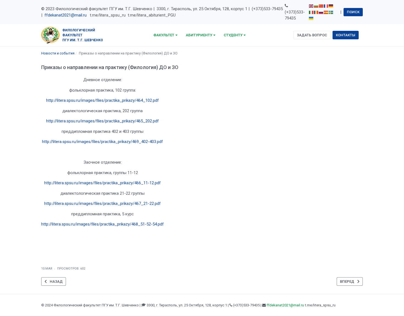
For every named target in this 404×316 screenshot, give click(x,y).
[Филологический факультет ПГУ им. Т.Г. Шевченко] (50, 34)
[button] (165, 35)
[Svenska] (331, 12)
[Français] (326, 5)
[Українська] (311, 18)
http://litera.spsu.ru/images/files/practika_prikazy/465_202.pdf (102, 121)
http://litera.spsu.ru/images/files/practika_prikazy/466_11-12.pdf (102, 182)
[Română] (316, 12)
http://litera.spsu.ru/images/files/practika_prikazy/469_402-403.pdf (102, 141)
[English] (311, 5)
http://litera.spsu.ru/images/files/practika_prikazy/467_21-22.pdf (102, 203)
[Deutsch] (331, 5)
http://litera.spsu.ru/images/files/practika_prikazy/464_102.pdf (102, 100)
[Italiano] (311, 12)
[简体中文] (321, 5)
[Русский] (321, 12)
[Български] (316, 5)
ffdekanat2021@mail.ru (66, 15)
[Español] (326, 12)
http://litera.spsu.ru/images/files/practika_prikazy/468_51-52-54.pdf (102, 224)
